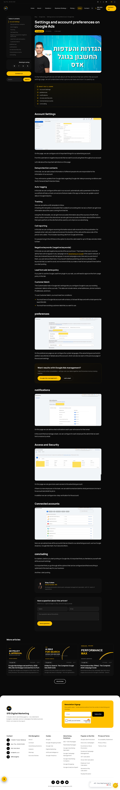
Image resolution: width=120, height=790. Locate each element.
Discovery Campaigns (87, 743)
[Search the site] (92, 8)
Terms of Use (102, 746)
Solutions (48, 8)
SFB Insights (15, 757)
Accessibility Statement (105, 739)
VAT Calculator (85, 757)
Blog (79, 8)
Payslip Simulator (86, 774)
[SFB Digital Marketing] (6, 8)
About (39, 8)
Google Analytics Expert (70, 767)
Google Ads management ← (49, 378)
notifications (13, 47)
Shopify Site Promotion (88, 739)
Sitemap (31, 752)
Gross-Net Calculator (87, 760)
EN (111, 1)
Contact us (110, 8)
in (23, 66)
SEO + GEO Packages (69, 742)
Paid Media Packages (69, 745)
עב (114, 1)
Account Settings (15, 21)
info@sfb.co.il (15, 752)
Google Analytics (51, 755)
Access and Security (15, 49)
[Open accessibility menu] (4, 779)
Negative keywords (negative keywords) (18, 35)
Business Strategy (61, 8)
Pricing (73, 8)
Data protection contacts (17, 24)
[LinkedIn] (103, 2)
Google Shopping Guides (53, 743)
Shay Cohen (49, 582)
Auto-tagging (14, 27)
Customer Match (15, 41)
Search (27, 79)
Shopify (48, 739)
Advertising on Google (75, 254)
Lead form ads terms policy (17, 39)
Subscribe (98, 714)
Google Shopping (68, 764)
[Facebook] (100, 2)
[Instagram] (98, 2)
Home (32, 8)
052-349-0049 (100, 8)
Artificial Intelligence (52, 752)
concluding (13, 55)
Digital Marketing (51, 749)
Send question (45, 623)
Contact (86, 8)
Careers (31, 749)
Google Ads (42, 17)
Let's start (67, 378)
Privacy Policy (102, 743)
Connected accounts (16, 52)
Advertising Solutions (35, 746)
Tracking (12, 29)
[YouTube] (106, 2)
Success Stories (34, 755)
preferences (13, 44)
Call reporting (14, 32)
